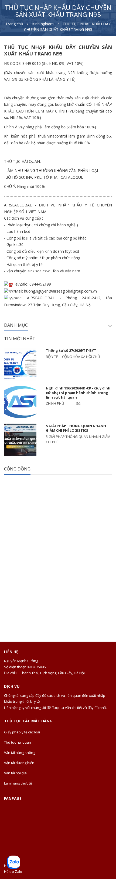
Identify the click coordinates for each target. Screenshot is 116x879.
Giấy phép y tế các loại (22, 732)
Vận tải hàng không (19, 752)
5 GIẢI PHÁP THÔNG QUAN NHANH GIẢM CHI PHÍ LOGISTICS (76, 428)
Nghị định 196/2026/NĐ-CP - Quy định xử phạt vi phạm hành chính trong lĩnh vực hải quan (78, 393)
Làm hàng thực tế (18, 783)
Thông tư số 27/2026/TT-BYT (71, 350)
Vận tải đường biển (19, 762)
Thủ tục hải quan (17, 742)
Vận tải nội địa (15, 773)
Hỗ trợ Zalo (13, 871)
